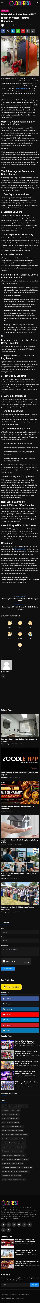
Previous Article (21, 596)
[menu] (2, 3)
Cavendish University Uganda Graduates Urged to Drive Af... (25, 1042)
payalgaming (18, 1075)
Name (3, 929)
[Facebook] (3, 1224)
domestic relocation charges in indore (13, 1155)
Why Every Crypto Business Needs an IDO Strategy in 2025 (20, 600)
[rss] (8, 1230)
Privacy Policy (20, 1298)
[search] (37, 3)
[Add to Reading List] (33, 31)
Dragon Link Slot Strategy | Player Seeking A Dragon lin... (17, 807)
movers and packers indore (10, 1118)
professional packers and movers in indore (15, 1159)
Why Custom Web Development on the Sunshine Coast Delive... (18, 875)
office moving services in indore (11, 1175)
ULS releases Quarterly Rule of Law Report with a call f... (26, 1083)
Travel (4, 1106)
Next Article (19, 604)
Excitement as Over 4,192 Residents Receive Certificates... (17, 908)
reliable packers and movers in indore (13, 1143)
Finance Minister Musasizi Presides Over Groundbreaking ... (26, 1062)
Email (3, 937)
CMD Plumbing (5, 744)
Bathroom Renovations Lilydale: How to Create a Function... (19, 740)
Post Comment (8, 968)
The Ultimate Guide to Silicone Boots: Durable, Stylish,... (25, 1251)
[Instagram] (14, 1224)
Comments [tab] (6, 922)
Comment (4, 945)
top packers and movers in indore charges (14, 1134)
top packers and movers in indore (12, 1126)
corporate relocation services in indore (13, 1147)
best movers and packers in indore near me (15, 1171)
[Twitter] (8, 1224)
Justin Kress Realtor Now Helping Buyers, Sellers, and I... (19, 841)
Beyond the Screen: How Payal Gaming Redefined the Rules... (25, 1072)
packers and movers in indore (18, 1106)
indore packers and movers (10, 1122)
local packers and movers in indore (12, 1151)
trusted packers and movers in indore (13, 1139)
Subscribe (35, 1285)
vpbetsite (3, 811)
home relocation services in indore (12, 1163)
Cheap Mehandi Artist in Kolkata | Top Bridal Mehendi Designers (20, 608)
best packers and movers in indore (12, 1130)
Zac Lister (4, 878)
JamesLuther (5, 672)
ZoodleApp (4, 777)
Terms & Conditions (7, 1298)
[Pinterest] (29, 1224)
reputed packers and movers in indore (13, 1180)
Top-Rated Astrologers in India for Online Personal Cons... (27, 1262)
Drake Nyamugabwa (6, 912)
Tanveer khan (19, 1254)
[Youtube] (19, 1224)
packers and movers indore (10, 1114)
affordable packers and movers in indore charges (17, 1167)
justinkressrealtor (6, 844)
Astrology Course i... (20, 1265)
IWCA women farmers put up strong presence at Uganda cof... (26, 1052)
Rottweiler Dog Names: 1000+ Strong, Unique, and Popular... (19, 774)
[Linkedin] (3, 1230)
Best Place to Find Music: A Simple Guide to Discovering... (25, 1241)
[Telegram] (24, 1224)
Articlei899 (18, 1244)
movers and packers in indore (11, 1110)
